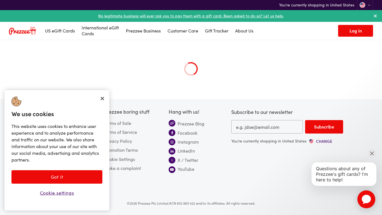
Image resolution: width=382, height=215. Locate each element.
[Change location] (365, 5)
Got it (57, 177)
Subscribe (324, 126)
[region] (56, 150)
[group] (320, 141)
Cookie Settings (119, 159)
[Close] (102, 98)
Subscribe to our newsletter (262, 111)
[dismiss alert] (375, 16)
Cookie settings (57, 193)
